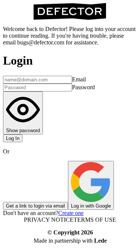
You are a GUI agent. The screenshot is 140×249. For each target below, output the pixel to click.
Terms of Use (95, 220)
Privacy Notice (49, 220)
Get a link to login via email (35, 206)
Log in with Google (91, 206)
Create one (71, 213)
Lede (100, 240)
